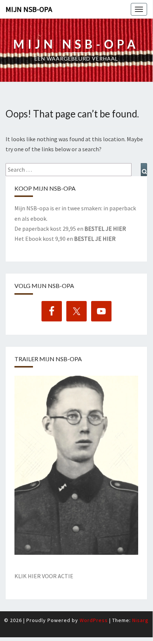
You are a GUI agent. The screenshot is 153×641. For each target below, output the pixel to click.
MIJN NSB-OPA (29, 9)
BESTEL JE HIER (105, 228)
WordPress (94, 620)
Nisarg (140, 620)
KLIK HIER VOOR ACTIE (43, 576)
